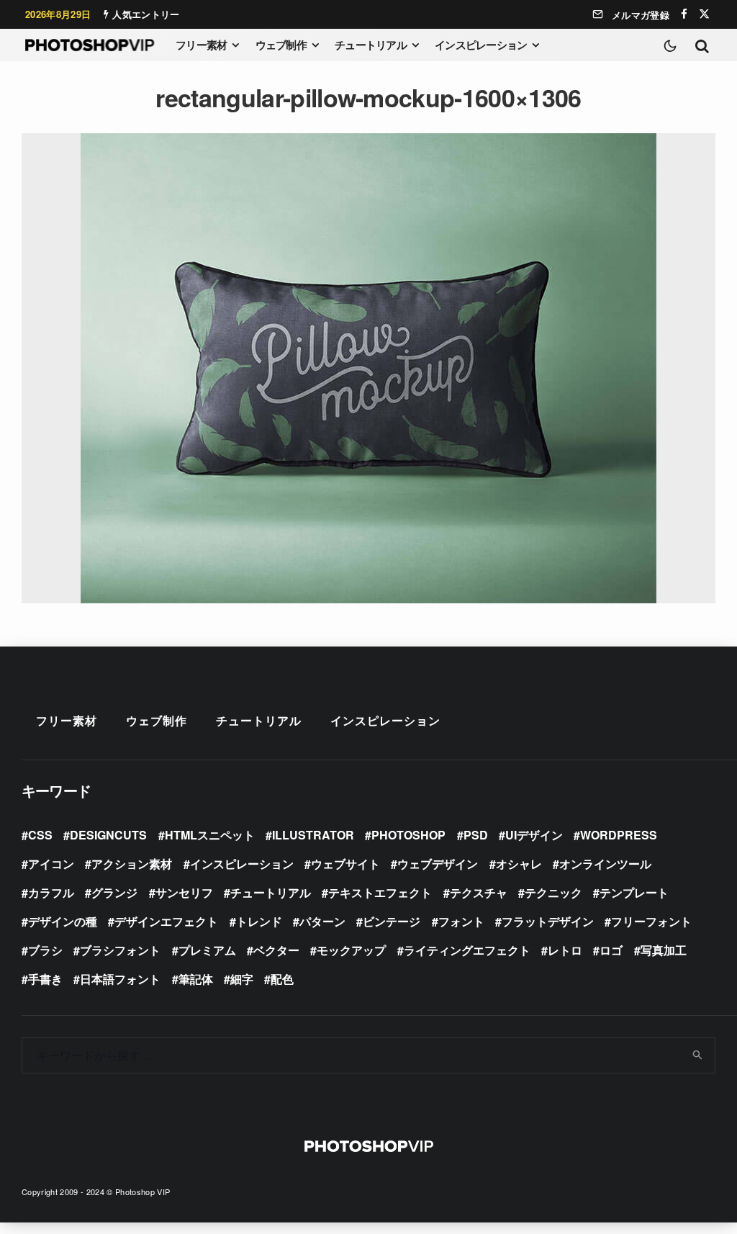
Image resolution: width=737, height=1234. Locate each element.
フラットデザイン (548, 921)
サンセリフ (184, 892)
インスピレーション (481, 45)
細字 (241, 978)
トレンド (259, 921)
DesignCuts (108, 835)
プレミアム (207, 950)
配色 (282, 978)
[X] (704, 14)
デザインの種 (62, 921)
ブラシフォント (120, 950)
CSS (40, 835)
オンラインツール (605, 863)
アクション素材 (131, 863)
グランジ (114, 892)
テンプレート (634, 892)
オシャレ (519, 863)
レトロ (565, 950)
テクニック (553, 892)
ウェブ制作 (281, 45)
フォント (461, 921)
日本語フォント (120, 978)
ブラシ (45, 950)
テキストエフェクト (380, 892)
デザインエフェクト (166, 921)
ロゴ (611, 950)
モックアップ (351, 950)
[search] (698, 1055)
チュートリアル (371, 45)
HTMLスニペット (210, 835)
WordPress (618, 835)
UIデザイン (534, 835)
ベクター (276, 950)
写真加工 (664, 950)
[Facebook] (684, 14)
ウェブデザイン (437, 863)
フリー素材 (201, 45)
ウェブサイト (345, 863)
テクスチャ (478, 892)
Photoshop (408, 835)
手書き (45, 978)
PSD (476, 835)
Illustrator (313, 835)
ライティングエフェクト (467, 950)
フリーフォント (651, 921)
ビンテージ (391, 921)
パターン (322, 921)
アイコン (51, 863)
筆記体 (195, 978)
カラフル (51, 892)
